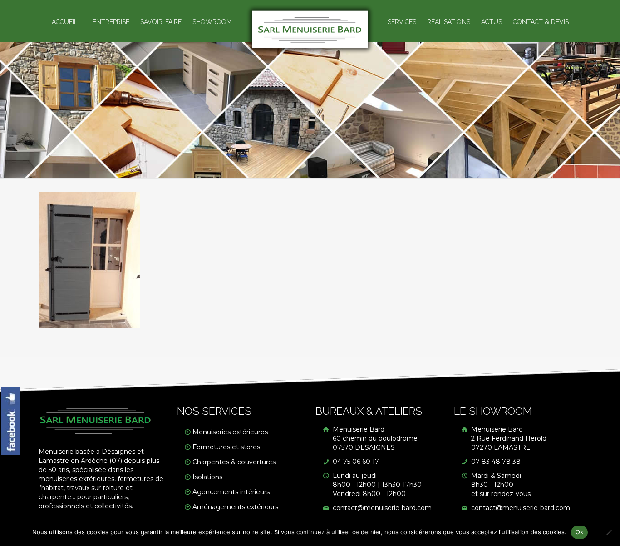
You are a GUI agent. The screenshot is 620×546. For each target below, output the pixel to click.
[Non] (608, 532)
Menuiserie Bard (374, 438)
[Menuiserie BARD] (310, 29)
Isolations (207, 477)
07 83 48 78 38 (495, 461)
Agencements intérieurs (231, 492)
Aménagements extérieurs (235, 507)
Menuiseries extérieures (230, 432)
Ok (580, 532)
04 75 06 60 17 (355, 461)
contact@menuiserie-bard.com (381, 508)
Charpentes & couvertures (234, 462)
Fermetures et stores (226, 447)
